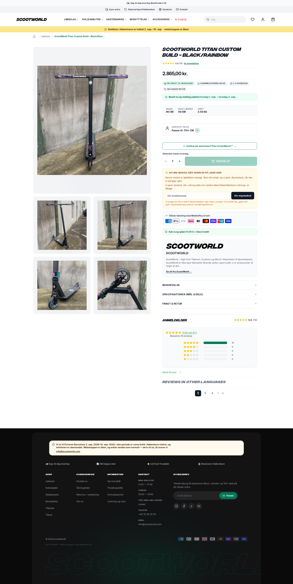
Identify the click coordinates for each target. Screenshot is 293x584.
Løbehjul (45, 36)
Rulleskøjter (52, 487)
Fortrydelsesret (115, 494)
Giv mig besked (242, 195)
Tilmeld (230, 495)
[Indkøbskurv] (273, 19)
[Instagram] (176, 506)
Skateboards (52, 494)
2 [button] (205, 393)
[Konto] (263, 19)
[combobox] (227, 19)
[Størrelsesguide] (197, 130)
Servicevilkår (114, 481)
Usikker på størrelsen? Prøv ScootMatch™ (211, 146)
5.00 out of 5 (189, 332)
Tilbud (49, 514)
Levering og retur (117, 501)
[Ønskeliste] (252, 19)
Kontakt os (81, 481)
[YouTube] (199, 506)
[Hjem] (34, 36)
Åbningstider (83, 487)
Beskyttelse (52, 501)
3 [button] (212, 393)
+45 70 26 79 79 (147, 514)
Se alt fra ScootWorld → (179, 271)
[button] (191, 342)
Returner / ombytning (87, 494)
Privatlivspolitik (115, 487)
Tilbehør (50, 508)
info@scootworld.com (68, 451)
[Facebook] (184, 506)
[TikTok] (191, 506)
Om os (79, 501)
